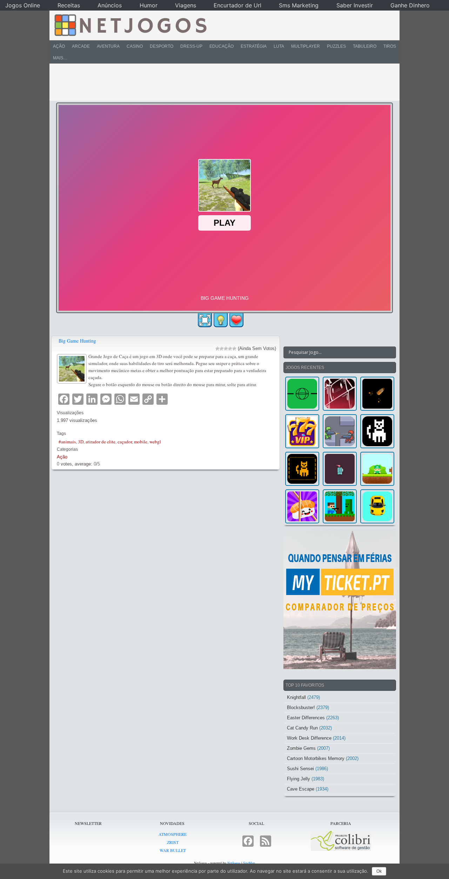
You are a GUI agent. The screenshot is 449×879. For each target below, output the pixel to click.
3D (80, 441)
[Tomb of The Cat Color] (377, 431)
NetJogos (233, 862)
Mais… (60, 57)
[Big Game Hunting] (72, 367)
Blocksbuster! (301, 707)
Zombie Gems (301, 748)
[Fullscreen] (205, 320)
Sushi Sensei (300, 768)
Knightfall (296, 697)
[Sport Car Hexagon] (377, 506)
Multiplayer (305, 46)
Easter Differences (306, 717)
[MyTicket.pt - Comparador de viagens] (339, 599)
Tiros (389, 46)
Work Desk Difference (309, 738)
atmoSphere (173, 834)
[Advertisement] (219, 82)
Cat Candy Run (302, 728)
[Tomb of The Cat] (302, 469)
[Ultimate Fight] (340, 431)
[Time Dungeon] (340, 469)
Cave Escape (300, 789)
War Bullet (173, 850)
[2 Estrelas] (222, 348)
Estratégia (254, 46)
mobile (140, 441)
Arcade (81, 46)
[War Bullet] (377, 394)
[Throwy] (377, 469)
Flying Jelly (298, 778)
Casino (135, 46)
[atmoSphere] (302, 394)
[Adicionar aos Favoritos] (236, 320)
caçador (125, 441)
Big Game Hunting (77, 340)
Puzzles (336, 46)
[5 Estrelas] (234, 348)
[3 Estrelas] (226, 348)
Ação (59, 46)
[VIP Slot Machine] (302, 431)
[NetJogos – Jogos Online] (130, 25)
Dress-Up (191, 46)
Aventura (108, 46)
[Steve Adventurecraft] (340, 506)
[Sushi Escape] (302, 506)
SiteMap (249, 862)
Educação (221, 46)
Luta (279, 46)
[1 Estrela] (217, 348)
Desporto (161, 46)
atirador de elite (100, 441)
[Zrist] (340, 394)
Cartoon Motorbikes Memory (315, 758)
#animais (67, 441)
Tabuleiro (364, 46)
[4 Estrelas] (230, 348)
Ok (379, 871)
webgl (155, 441)
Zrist (173, 842)
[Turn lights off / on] (221, 320)
